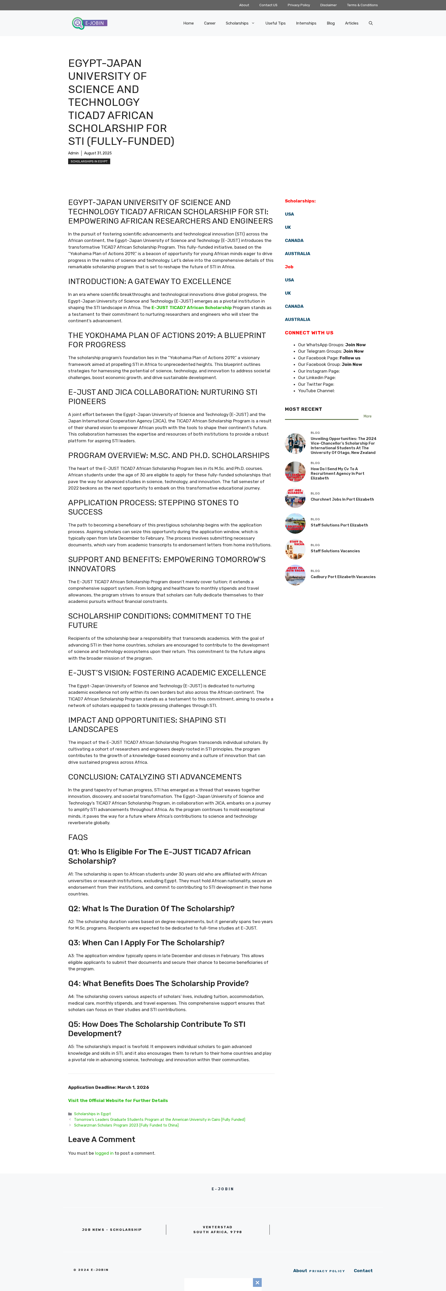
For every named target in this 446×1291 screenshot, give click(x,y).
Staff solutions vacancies (335, 551)
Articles (352, 23)
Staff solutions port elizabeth (339, 525)
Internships (306, 23)
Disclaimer (328, 5)
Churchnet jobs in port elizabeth (342, 499)
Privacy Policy (299, 5)
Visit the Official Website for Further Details (118, 1100)
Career (210, 23)
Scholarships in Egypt (89, 161)
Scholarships (237, 23)
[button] (371, 23)
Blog (331, 23)
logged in (104, 1153)
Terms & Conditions (362, 5)
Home (188, 23)
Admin (73, 153)
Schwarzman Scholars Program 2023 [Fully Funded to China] (126, 1125)
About (244, 5)
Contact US (268, 5)
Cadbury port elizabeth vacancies (343, 576)
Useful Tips (275, 23)
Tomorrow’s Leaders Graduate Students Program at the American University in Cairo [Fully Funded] (159, 1119)
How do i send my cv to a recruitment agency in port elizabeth (337, 474)
